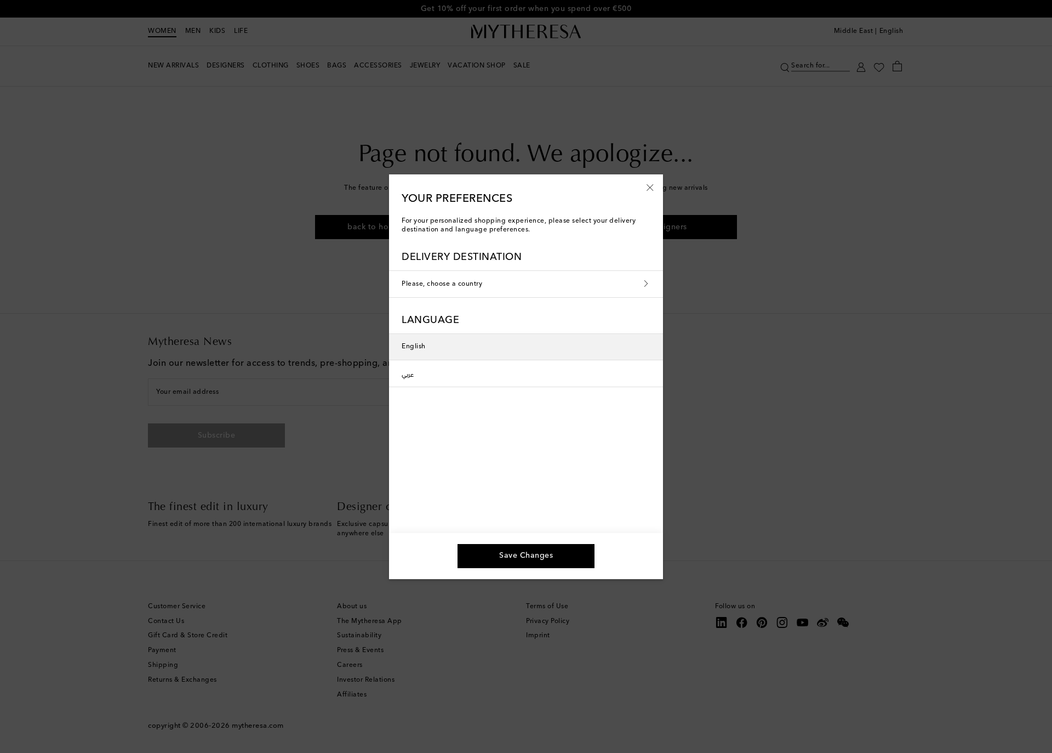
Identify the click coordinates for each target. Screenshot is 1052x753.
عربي (408, 373)
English (414, 346)
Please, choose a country (442, 284)
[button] (650, 187)
